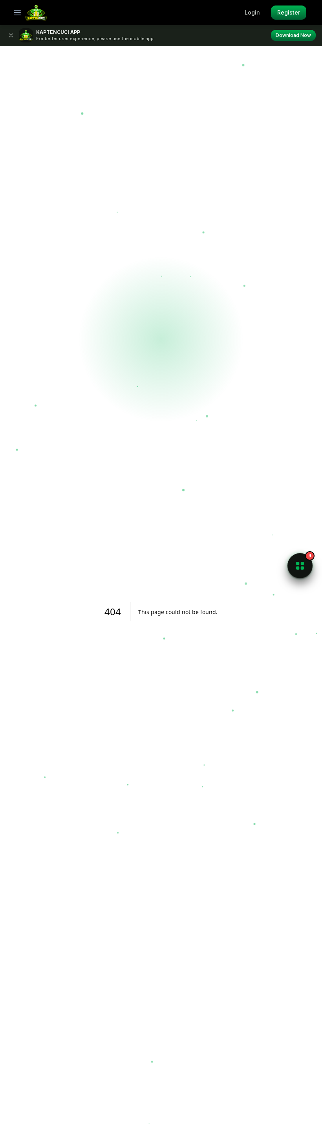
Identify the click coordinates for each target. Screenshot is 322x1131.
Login (252, 12)
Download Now (293, 35)
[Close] (11, 35)
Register (288, 12)
